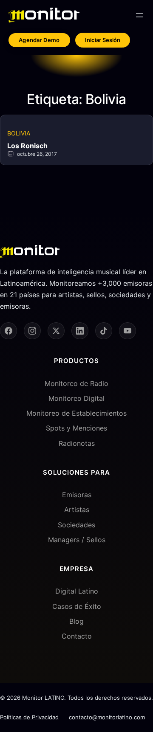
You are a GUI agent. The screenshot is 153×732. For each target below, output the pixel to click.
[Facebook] (8, 330)
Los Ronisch (27, 145)
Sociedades (76, 525)
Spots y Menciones (76, 428)
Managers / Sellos (76, 539)
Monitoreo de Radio (76, 383)
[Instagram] (32, 330)
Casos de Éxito (76, 606)
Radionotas (77, 443)
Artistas (76, 509)
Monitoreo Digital (76, 398)
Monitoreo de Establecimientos (76, 413)
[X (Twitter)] (56, 330)
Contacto (77, 636)
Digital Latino (76, 591)
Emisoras (76, 494)
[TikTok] (103, 330)
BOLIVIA (18, 133)
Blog (76, 621)
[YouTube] (127, 330)
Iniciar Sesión (102, 40)
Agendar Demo (39, 40)
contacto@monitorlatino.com (107, 717)
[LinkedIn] (79, 330)
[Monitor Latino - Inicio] (43, 15)
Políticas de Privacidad (29, 717)
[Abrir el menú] (139, 15)
